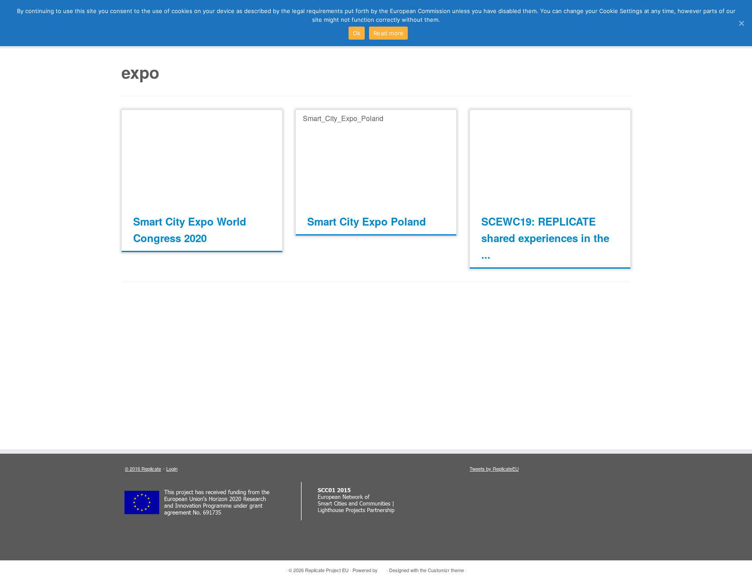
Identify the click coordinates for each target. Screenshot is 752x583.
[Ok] (741, 23)
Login (172, 468)
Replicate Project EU (327, 569)
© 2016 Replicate (143, 468)
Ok (357, 33)
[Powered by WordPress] (382, 568)
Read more (388, 33)
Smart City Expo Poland (366, 221)
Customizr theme (446, 569)
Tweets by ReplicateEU (494, 468)
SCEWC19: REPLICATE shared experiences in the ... (545, 238)
